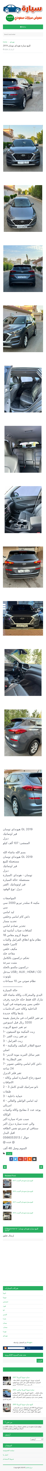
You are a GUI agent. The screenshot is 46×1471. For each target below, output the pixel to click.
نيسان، (5, 1327)
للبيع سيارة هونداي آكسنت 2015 (23, 1191)
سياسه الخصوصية (8, 1450)
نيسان (5, 1323)
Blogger (29, 1342)
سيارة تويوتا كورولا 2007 (21, 1377)
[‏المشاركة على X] (15, 1159)
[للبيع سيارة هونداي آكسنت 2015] (7, 1194)
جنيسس (5, 1302)
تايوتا (4, 1293)
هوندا (4, 1331)
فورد (4, 1306)
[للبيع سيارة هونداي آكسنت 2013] (7, 1216)
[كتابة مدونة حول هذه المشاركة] (30, 1159)
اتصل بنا (5, 1455)
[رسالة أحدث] (41, 1167)
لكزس (5, 1314)
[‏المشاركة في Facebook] (11, 1159)
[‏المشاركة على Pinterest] (25, 1159)
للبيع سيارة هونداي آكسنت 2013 (23, 1213)
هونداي (9, 1154)
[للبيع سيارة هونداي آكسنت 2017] (7, 1183)
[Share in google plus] (20, 1159)
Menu (24, 27)
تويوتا (4, 1297)
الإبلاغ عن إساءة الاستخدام (15, 1369)
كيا (4, 1310)
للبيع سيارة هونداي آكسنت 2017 (23, 1180)
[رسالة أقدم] (5, 1167)
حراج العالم (29, 1468)
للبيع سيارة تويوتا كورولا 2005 (23, 1404)
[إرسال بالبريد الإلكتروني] (34, 1159)
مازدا (4, 1319)
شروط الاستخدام (8, 1459)
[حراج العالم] (23, 11)
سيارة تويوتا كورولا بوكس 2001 (23, 1390)
